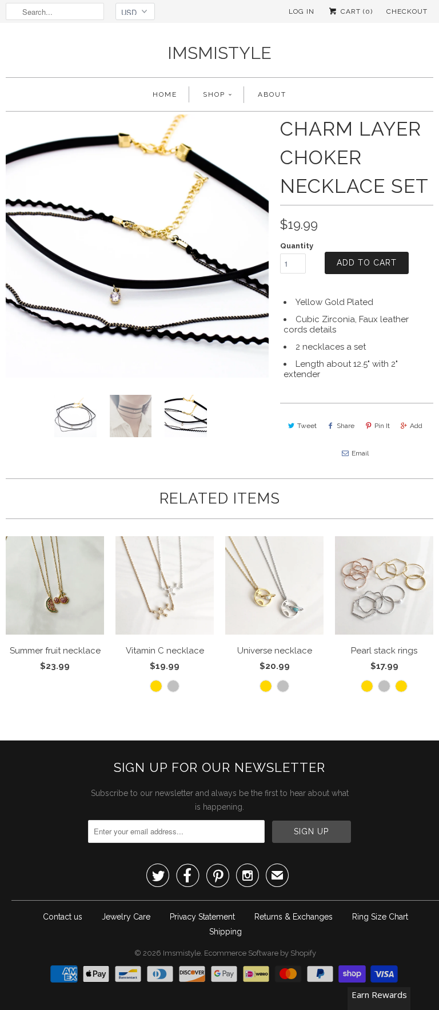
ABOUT (272, 94)
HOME (165, 94)
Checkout (407, 11)
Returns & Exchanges (293, 916)
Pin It (382, 426)
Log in (301, 11)
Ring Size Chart (380, 916)
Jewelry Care (126, 916)
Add (416, 426)
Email (360, 453)
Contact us (62, 916)
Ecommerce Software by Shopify (260, 953)
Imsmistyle (219, 53)
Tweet (307, 426)
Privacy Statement (202, 916)
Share (345, 426)
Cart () (355, 11)
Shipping (225, 931)
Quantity (296, 245)
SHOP (214, 94)
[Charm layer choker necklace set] (137, 246)
